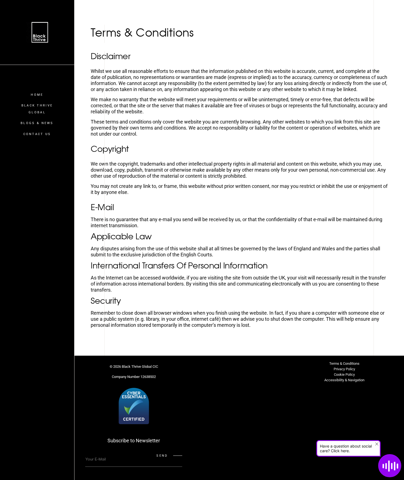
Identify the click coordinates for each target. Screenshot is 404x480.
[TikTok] (252, 369)
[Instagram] (226, 369)
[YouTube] (265, 369)
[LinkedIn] (239, 369)
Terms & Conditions (344, 363)
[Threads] (278, 369)
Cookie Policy (344, 374)
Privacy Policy (344, 369)
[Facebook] (212, 369)
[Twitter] (199, 369)
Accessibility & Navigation (344, 380)
